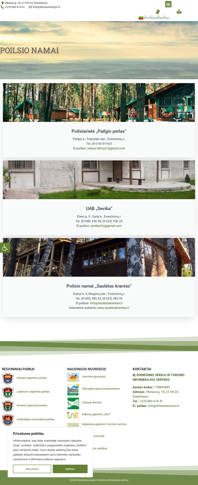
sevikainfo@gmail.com (106, 226)
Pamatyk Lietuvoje (93, 436)
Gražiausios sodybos (94, 448)
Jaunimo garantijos (93, 376)
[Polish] (160, 17)
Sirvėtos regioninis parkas (32, 405)
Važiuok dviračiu (92, 402)
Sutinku (70, 468)
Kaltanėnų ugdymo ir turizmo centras (104, 424)
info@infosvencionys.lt (163, 406)
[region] (50, 452)
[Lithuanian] (141, 17)
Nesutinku (32, 468)
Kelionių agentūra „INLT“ (96, 414)
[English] (153, 17)
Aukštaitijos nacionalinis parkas (36, 419)
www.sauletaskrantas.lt (113, 308)
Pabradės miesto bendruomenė (100, 388)
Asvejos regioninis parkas (32, 377)
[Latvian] (147, 17)
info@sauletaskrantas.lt (106, 303)
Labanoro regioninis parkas (33, 391)
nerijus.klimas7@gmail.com (106, 148)
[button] (5, 248)
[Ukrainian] (166, 17)
